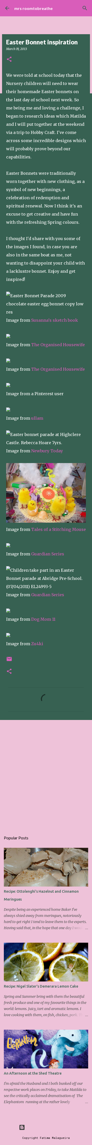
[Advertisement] (46, 773)
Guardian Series (47, 553)
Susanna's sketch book (54, 320)
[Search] (85, 8)
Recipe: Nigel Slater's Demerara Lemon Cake (41, 986)
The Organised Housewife (58, 344)
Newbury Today (47, 450)
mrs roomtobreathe (33, 8)
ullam (37, 418)
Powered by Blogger (49, 1127)
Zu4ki (37, 643)
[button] (9, 59)
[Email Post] (9, 661)
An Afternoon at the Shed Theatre (33, 1073)
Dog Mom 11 (43, 619)
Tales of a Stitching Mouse (58, 529)
